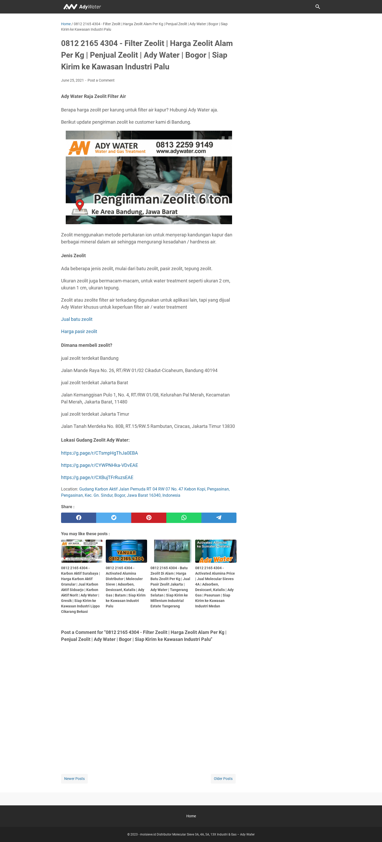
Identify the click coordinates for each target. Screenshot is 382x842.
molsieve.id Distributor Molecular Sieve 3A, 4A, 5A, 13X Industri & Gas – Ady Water (197, 834)
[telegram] (218, 518)
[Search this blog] (318, 7)
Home (191, 816)
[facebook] (78, 518)
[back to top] (371, 830)
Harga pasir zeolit (79, 331)
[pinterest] (148, 518)
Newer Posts (74, 779)
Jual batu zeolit (77, 319)
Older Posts (223, 779)
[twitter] (113, 518)
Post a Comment (101, 80)
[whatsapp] (183, 518)
